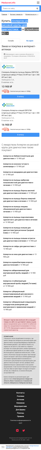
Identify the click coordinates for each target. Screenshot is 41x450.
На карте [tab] (29, 41)
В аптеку (20, 97)
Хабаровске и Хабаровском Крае (21, 383)
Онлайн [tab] (11, 41)
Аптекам (20, 400)
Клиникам (20, 403)
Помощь (20, 413)
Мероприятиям (20, 406)
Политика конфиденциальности (20, 420)
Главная (4, 14)
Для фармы (20, 410)
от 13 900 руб (18, 157)
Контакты (20, 393)
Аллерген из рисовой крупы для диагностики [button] (15, 25)
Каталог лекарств (16, 14)
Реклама (20, 396)
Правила (20, 416)
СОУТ (20, 423)
